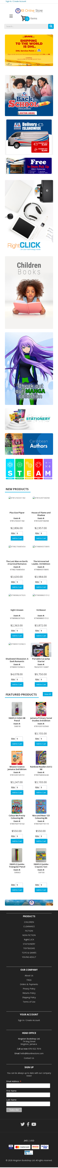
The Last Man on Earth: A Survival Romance (17, 562)
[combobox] (29, 26)
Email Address (13, 1081)
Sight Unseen (17, 610)
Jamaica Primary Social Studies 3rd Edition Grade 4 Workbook (41, 720)
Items (31, 18)
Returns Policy (29, 993)
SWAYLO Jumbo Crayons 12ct (41, 865)
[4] (31, 65)
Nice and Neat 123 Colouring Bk (41, 816)
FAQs (29, 980)
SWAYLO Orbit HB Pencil (17, 719)
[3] (27, 65)
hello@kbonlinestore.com (32, 1053)
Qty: (13, 533)
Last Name (11, 1099)
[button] (51, 25)
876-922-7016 (34, 1048)
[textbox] (29, 26)
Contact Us (29, 1058)
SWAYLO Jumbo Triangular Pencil (17, 865)
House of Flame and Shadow (41, 513)
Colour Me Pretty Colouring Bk (17, 816)
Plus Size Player (17, 512)
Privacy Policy (29, 988)
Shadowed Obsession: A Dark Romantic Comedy (17, 661)
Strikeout (41, 610)
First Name (11, 1090)
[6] (38, 65)
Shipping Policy (29, 997)
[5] (35, 65)
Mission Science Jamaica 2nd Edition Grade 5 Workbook (17, 769)
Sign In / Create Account (16, 1)
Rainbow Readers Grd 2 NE (41, 768)
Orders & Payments (29, 984)
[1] (19, 65)
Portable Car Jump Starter (41, 660)
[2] (23, 65)
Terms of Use (29, 1001)
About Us (29, 975)
